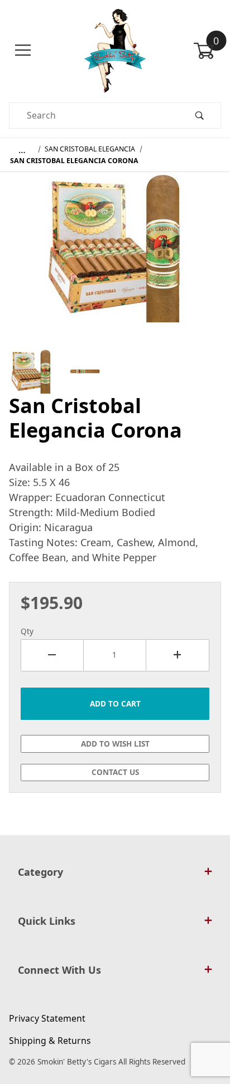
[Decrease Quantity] (52, 655)
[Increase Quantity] (177, 655)
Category (40, 872)
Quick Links (46, 921)
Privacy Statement (47, 1018)
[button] (31, 371)
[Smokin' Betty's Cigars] (115, 49)
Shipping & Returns (50, 1040)
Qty (27, 631)
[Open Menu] (23, 50)
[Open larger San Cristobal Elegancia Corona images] (115, 255)
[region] (115, 371)
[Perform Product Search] (199, 115)
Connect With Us (59, 970)
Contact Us (115, 772)
